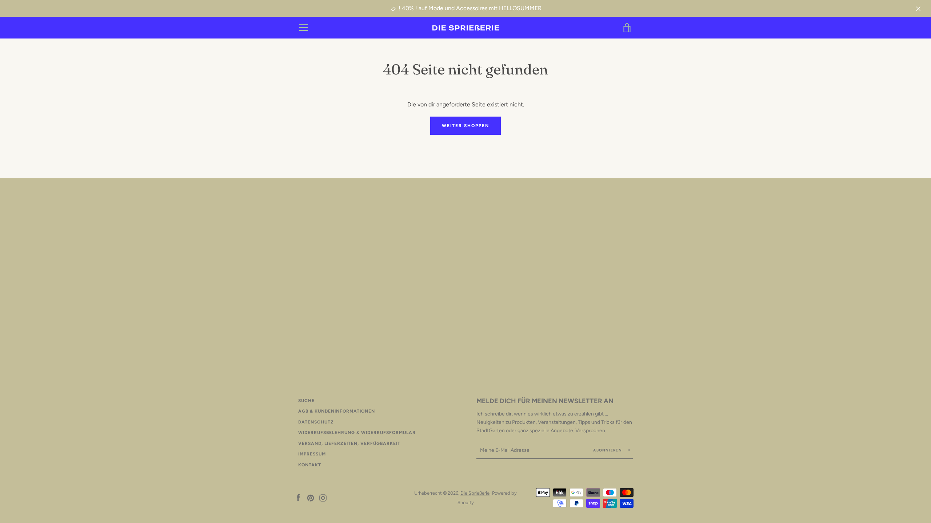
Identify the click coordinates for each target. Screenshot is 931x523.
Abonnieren (608, 450)
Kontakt (309, 464)
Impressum (312, 454)
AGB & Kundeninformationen (336, 411)
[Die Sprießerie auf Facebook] (298, 497)
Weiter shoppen (465, 125)
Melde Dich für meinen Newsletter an (545, 401)
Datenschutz (316, 422)
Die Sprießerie (475, 493)
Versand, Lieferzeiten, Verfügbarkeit (349, 443)
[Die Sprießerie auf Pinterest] (310, 497)
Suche (306, 400)
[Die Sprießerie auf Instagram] (323, 497)
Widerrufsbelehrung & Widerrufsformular (357, 432)
